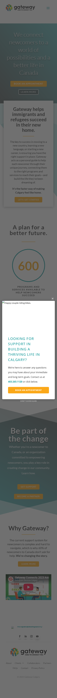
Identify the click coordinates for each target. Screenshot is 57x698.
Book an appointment (28, 390)
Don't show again (28, 401)
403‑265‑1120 (15, 381)
